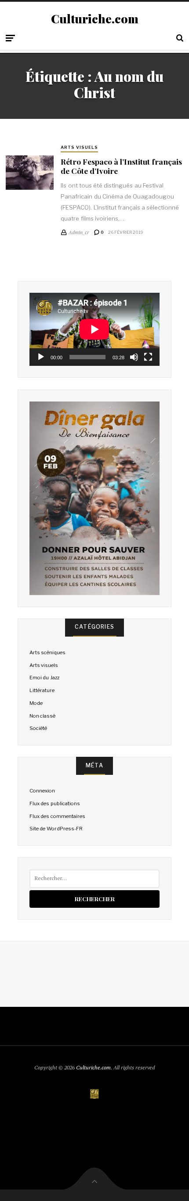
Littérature (42, 690)
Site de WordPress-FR (55, 828)
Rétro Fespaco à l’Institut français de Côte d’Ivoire (121, 166)
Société (38, 728)
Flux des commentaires (57, 816)
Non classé (42, 716)
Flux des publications (54, 803)
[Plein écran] (148, 357)
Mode (36, 703)
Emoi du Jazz (44, 677)
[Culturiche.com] (94, 1094)
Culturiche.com (94, 19)
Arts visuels (79, 147)
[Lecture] (40, 357)
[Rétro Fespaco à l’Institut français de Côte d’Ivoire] (30, 172)
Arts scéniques (47, 652)
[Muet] (134, 357)
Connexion (42, 791)
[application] (94, 329)
